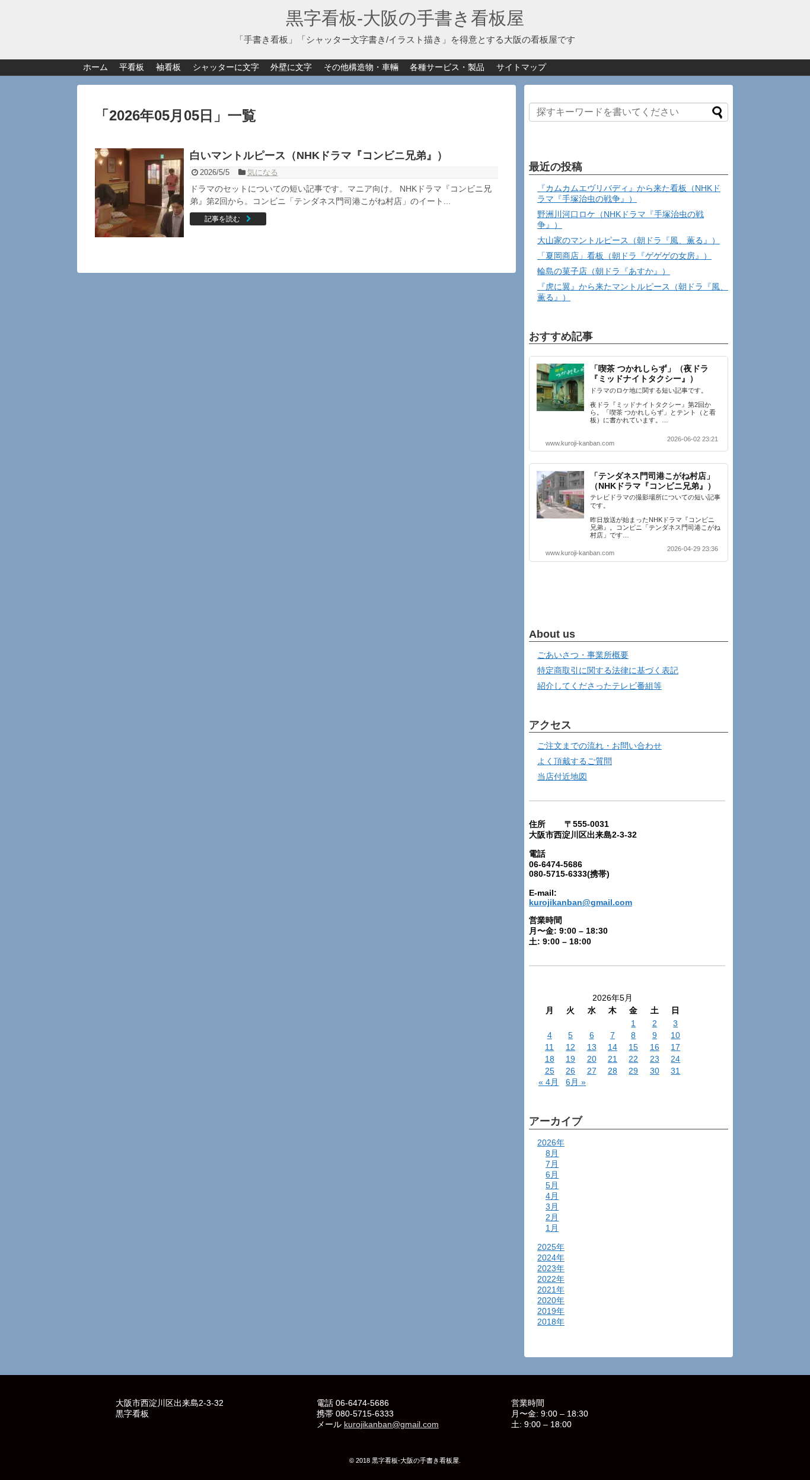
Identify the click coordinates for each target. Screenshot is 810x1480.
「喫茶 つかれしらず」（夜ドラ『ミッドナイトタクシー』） (649, 373)
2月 (552, 1217)
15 (633, 1047)
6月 (552, 1174)
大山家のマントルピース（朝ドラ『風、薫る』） (628, 240)
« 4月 (548, 1082)
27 (592, 1070)
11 (549, 1047)
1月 (552, 1228)
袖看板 (168, 67)
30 (654, 1070)
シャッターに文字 (226, 67)
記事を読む (222, 219)
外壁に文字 (291, 67)
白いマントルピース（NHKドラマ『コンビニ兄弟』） (319, 155)
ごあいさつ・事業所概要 (583, 655)
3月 (552, 1206)
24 (675, 1059)
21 (612, 1059)
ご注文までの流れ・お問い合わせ (599, 745)
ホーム (95, 67)
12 (570, 1047)
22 (633, 1059)
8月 (552, 1153)
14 (612, 1047)
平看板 (131, 67)
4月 (552, 1196)
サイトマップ (521, 67)
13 (592, 1047)
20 (592, 1059)
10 (675, 1035)
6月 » (576, 1082)
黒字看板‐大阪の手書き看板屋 (405, 18)
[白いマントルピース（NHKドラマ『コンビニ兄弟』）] (139, 192)
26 (570, 1070)
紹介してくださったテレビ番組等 (599, 685)
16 (654, 1047)
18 (549, 1059)
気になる (262, 172)
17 (675, 1047)
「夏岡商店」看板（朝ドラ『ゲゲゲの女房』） (624, 255)
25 (549, 1070)
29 (633, 1070)
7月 (552, 1164)
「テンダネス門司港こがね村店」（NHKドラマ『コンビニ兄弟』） (653, 481)
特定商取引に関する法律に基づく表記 (607, 670)
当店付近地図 (562, 776)
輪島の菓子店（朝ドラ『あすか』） (603, 271)
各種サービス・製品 (447, 67)
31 (675, 1070)
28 (612, 1070)
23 (654, 1059)
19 (570, 1059)
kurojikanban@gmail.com (580, 902)
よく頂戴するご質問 (574, 761)
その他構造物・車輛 (361, 67)
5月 (552, 1185)
